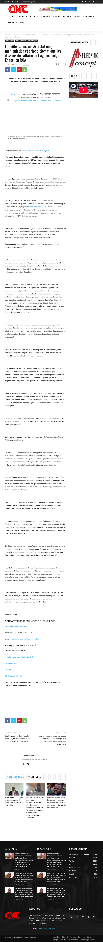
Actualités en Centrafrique (31, 35)
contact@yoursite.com (46, 928)
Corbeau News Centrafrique (33, 151)
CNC (48, 151)
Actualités (15, 35)
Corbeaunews (15, 64)
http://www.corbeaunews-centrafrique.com (35, 759)
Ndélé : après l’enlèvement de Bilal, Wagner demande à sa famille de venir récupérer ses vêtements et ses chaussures (24, 877)
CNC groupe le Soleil (13, 676)
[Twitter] (89, 1)
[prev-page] (6, 822)
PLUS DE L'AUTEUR (35, 776)
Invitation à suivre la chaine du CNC (19, 657)
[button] (95, 29)
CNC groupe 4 (10, 669)
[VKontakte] (94, 917)
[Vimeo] (93, 1)
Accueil (7, 35)
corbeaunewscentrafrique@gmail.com (25, 639)
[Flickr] (83, 917)
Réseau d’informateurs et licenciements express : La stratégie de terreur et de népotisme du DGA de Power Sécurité (56, 803)
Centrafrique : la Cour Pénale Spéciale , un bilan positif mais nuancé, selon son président (17, 738)
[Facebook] (82, 1)
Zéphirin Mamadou (38, 207)
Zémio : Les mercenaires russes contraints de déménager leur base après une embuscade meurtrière (52, 740)
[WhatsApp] (24, 69)
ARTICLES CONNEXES (15, 776)
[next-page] (10, 822)
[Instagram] (86, 1)
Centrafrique (15, 94)
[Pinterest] (19, 69)
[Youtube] (96, 1)
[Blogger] (71, 917)
